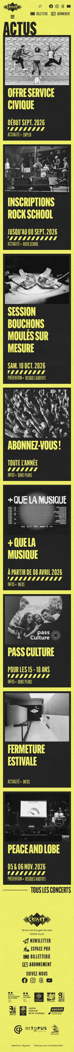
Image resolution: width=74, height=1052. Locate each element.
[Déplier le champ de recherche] (40, 6)
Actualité (14, 134)
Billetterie (42, 13)
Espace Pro (40, 948)
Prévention (15, 378)
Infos (11, 475)
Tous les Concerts (51, 890)
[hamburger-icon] (12, 17)
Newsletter (40, 940)
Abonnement (63, 13)
